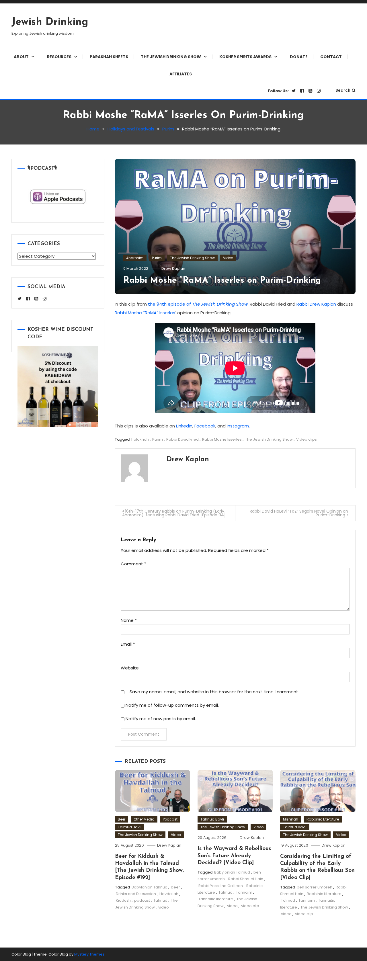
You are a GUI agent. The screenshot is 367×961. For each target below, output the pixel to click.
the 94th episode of (198, 304)
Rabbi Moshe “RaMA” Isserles (145, 313)
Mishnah (290, 819)
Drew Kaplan (173, 268)
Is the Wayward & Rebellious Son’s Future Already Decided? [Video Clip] (234, 856)
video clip (250, 906)
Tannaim (244, 892)
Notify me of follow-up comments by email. (172, 705)
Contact (331, 57)
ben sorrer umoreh (314, 887)
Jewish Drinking (49, 22)
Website (130, 668)
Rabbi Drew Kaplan (316, 304)
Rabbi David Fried (182, 439)
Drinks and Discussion (136, 893)
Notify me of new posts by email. (161, 719)
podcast (142, 900)
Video (228, 257)
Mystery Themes (89, 954)
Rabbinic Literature (323, 819)
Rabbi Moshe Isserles (222, 439)
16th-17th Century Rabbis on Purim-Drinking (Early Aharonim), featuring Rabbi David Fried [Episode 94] (174, 513)
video (163, 907)
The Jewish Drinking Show (171, 57)
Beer (121, 819)
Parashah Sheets (109, 57)
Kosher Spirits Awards (245, 57)
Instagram (238, 426)
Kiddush (123, 900)
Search (342, 90)
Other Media (144, 819)
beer (175, 887)
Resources (59, 57)
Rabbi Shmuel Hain (245, 879)
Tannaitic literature (215, 899)
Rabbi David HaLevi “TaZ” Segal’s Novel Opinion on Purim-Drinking (299, 513)
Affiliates (180, 74)
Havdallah (168, 893)
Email (128, 644)
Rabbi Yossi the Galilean (220, 885)
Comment (133, 564)
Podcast (170, 819)
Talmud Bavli (129, 827)
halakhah (140, 439)
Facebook (204, 426)
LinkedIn (184, 426)
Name (129, 620)
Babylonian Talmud (149, 887)
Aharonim (135, 257)
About (21, 57)
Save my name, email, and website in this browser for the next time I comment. (214, 692)
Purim (157, 257)
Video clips (306, 439)
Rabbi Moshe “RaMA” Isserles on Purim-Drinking (222, 280)
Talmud (160, 900)
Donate (299, 57)
